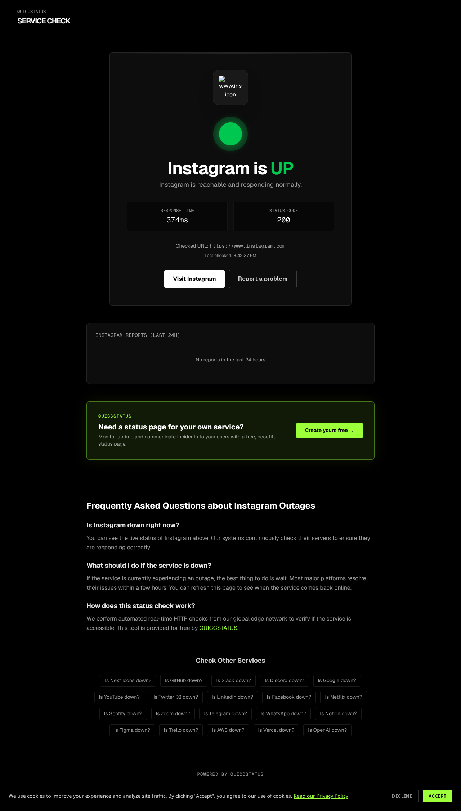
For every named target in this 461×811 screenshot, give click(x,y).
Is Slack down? (233, 680)
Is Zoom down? (173, 714)
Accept (438, 796)
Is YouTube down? (119, 697)
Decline (402, 796)
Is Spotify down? (123, 714)
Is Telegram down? (225, 714)
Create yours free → (329, 430)
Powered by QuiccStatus (230, 774)
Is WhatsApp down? (283, 714)
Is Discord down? (284, 680)
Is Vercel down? (276, 730)
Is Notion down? (338, 714)
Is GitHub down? (183, 680)
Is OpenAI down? (327, 730)
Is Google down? (337, 680)
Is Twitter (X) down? (175, 697)
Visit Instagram (194, 279)
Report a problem (263, 279)
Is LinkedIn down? (232, 697)
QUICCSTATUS (218, 628)
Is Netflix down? (343, 697)
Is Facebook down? (289, 697)
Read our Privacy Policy (321, 796)
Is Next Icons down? (128, 680)
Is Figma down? (132, 730)
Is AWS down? (228, 730)
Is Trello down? (181, 730)
